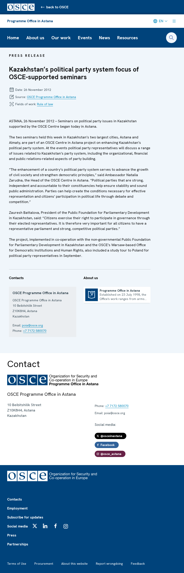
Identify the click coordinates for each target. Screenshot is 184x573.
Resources (127, 38)
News (104, 38)
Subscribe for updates (25, 517)
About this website (74, 564)
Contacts (14, 499)
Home (13, 38)
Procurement (43, 564)
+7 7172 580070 (34, 331)
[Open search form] (171, 37)
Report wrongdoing (109, 564)
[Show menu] (174, 21)
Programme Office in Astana (30, 21)
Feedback (138, 564)
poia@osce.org (32, 325)
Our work (61, 38)
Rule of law (45, 104)
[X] (34, 526)
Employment (17, 508)
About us (35, 38)
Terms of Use (16, 564)
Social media (17, 526)
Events (85, 38)
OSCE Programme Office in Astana (51, 97)
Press (11, 535)
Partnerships (17, 544)
